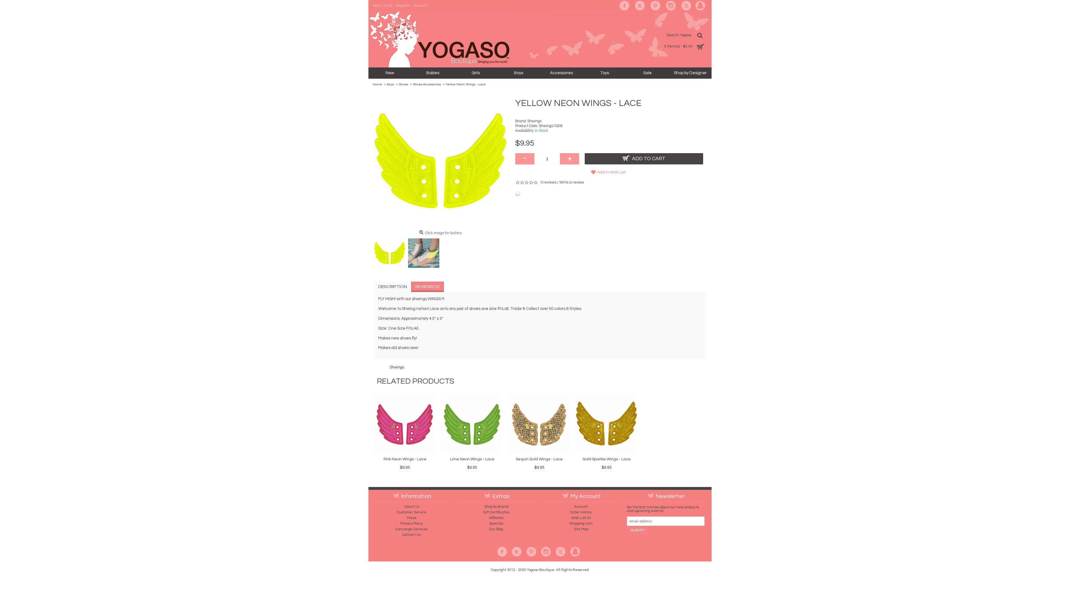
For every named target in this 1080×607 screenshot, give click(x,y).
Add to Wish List (611, 172)
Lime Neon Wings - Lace (472, 459)
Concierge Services (411, 529)
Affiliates (496, 518)
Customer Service (411, 512)
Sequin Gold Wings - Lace (539, 459)
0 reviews (548, 182)
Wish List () (581, 518)
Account (581, 507)
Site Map (581, 529)
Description (392, 286)
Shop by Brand (496, 507)
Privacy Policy (411, 524)
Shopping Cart (581, 524)
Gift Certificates (496, 512)
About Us (411, 507)
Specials (496, 524)
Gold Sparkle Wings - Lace (606, 459)
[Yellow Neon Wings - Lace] (391, 252)
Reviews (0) (427, 286)
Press (411, 518)
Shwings (534, 121)
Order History (581, 512)
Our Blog (496, 529)
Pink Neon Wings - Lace (405, 459)
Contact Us (411, 535)
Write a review (571, 182)
